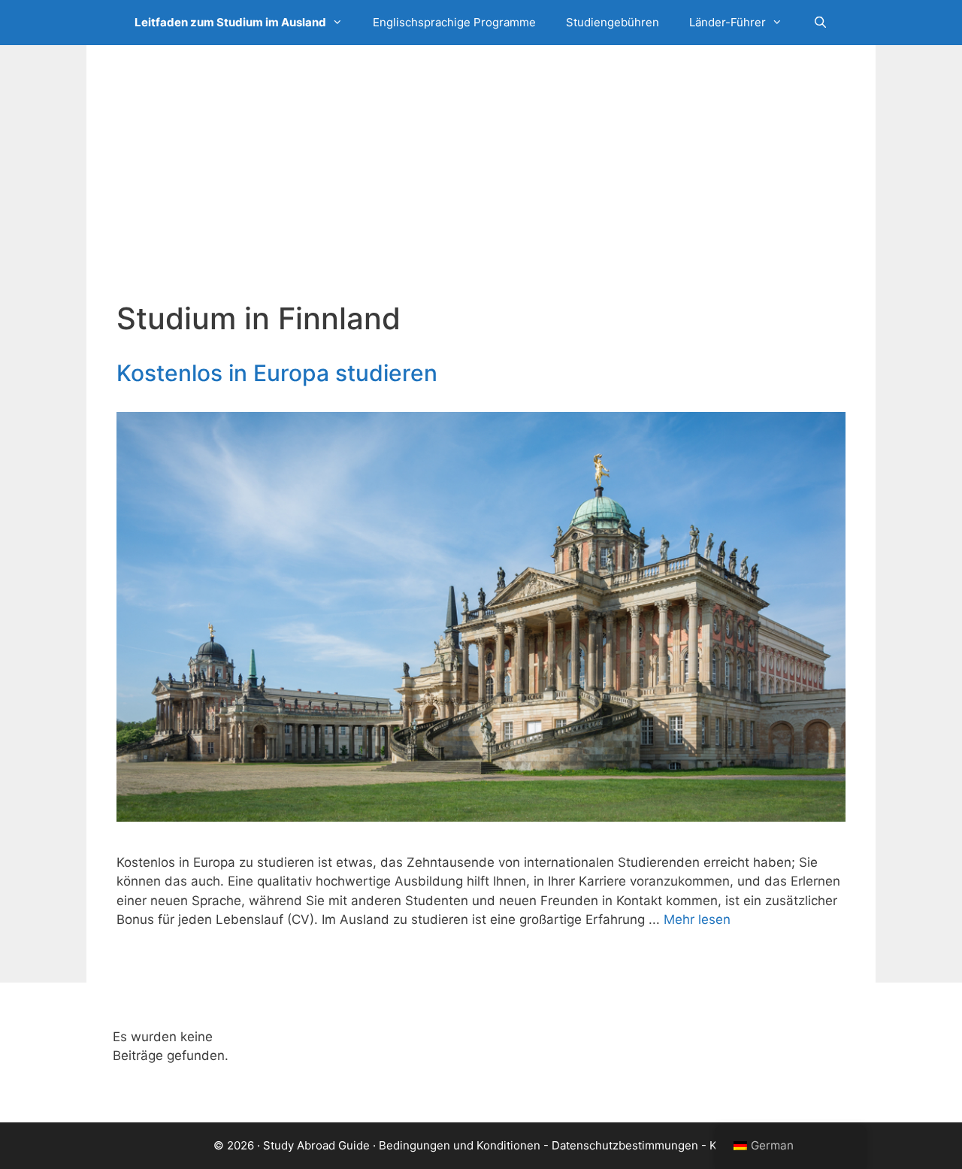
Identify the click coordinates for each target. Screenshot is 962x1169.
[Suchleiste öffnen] (819, 22)
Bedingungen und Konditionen (459, 1145)
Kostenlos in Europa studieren (276, 372)
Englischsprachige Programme (454, 22)
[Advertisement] (481, 188)
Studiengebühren (612, 22)
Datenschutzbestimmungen (625, 1145)
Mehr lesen (697, 919)
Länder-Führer (727, 22)
